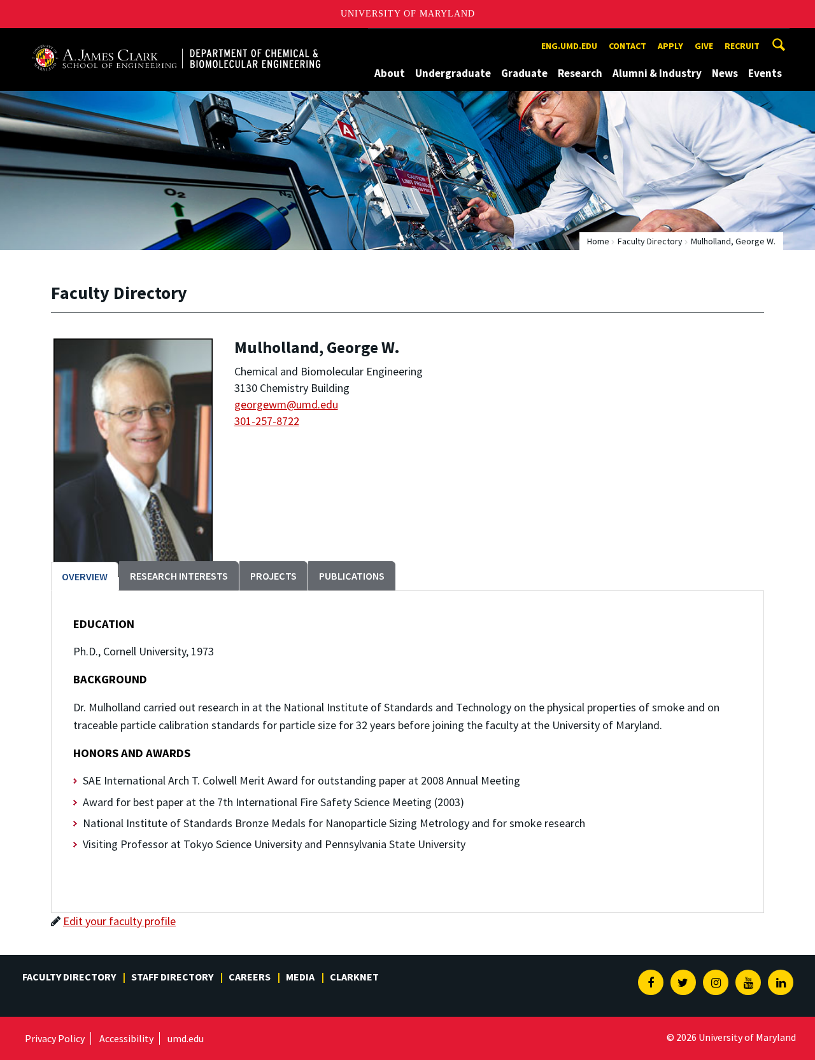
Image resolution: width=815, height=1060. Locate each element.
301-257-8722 (266, 421)
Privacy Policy (55, 1038)
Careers (250, 976)
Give (704, 46)
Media (300, 976)
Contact (627, 46)
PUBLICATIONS (352, 575)
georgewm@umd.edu (286, 404)
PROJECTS (273, 575)
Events (765, 73)
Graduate (524, 73)
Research (580, 73)
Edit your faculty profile (119, 921)
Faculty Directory (650, 241)
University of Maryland (408, 13)
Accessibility (126, 1038)
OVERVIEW (85, 576)
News (725, 73)
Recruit (742, 46)
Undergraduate (453, 73)
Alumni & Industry (657, 73)
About (389, 73)
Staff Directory (172, 976)
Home (598, 241)
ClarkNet (354, 976)
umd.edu (185, 1038)
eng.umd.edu (569, 46)
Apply (670, 46)
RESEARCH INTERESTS (179, 575)
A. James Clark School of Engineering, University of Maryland (176, 39)
